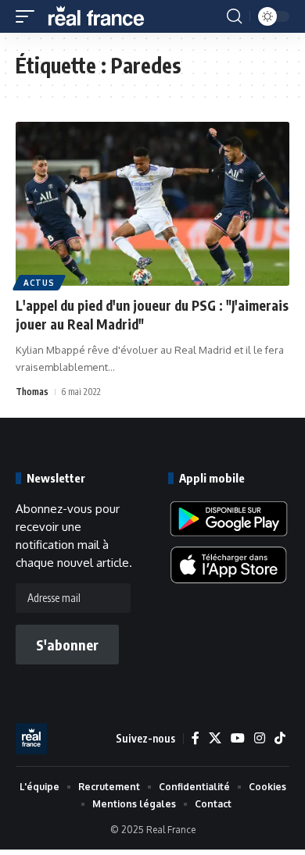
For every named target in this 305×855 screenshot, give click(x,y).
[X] (215, 738)
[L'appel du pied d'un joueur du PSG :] (152, 204)
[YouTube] (238, 738)
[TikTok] (280, 738)
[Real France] (103, 16)
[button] (29, 16)
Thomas (32, 391)
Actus (39, 282)
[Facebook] (195, 738)
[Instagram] (259, 738)
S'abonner (67, 645)
